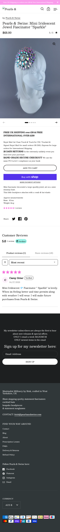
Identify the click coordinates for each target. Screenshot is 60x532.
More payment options (30, 182)
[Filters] (5, 262)
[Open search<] (42, 8)
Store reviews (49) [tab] (44, 253)
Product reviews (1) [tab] (16, 253)
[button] (56, 122)
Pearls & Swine (13, 18)
